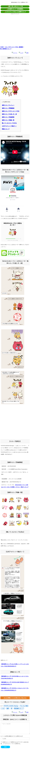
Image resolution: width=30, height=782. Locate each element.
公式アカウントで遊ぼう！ (9, 126)
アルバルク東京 (24, 706)
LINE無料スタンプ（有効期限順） (15, 9)
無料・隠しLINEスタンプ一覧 (15, 6)
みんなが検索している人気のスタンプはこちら (15, 697)
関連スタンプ (5, 129)
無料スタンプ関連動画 (8, 108)
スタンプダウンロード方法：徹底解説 (14, 47)
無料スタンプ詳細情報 (8, 117)
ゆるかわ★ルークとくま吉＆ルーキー (19, 2)
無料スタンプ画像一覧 (8, 120)
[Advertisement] (15, 30)
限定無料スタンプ (18, 708)
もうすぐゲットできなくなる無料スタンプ (15, 11)
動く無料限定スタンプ (5, 48)
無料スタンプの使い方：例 (9, 114)
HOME (2, 47)
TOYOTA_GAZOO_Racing (11, 706)
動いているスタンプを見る (9, 123)
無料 (8, 708)
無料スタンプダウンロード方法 (10, 111)
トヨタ (3, 708)
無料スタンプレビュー (8, 105)
